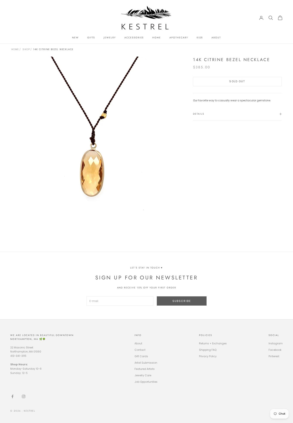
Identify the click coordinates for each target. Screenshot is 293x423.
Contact (139, 350)
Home (15, 49)
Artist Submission (145, 362)
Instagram (276, 343)
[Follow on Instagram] (23, 396)
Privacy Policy (208, 356)
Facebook (275, 350)
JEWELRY (110, 37)
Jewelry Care (142, 375)
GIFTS (91, 37)
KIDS (200, 37)
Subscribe (181, 301)
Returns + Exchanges (213, 343)
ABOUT (216, 37)
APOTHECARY (178, 37)
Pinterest (274, 356)
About (138, 343)
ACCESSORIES (134, 37)
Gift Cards (141, 356)
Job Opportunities (145, 382)
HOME (156, 37)
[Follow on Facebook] (12, 396)
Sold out (237, 81)
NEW (75, 37)
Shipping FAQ (207, 350)
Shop (26, 49)
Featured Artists (144, 369)
